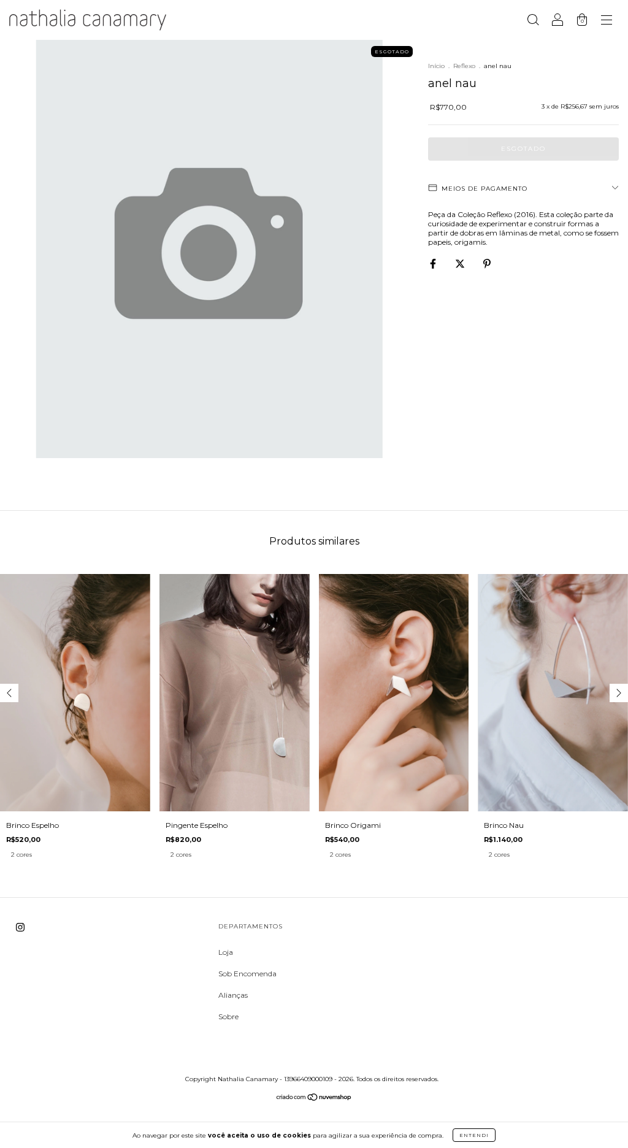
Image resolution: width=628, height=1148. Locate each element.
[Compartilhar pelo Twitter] (461, 263)
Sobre (228, 1016)
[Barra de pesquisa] (533, 21)
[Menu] (606, 21)
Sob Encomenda (247, 973)
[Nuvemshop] (314, 1098)
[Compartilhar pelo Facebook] (434, 263)
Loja (225, 952)
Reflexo (464, 66)
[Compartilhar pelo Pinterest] (487, 263)
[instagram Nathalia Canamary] (20, 927)
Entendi (474, 1135)
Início (436, 66)
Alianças (233, 995)
